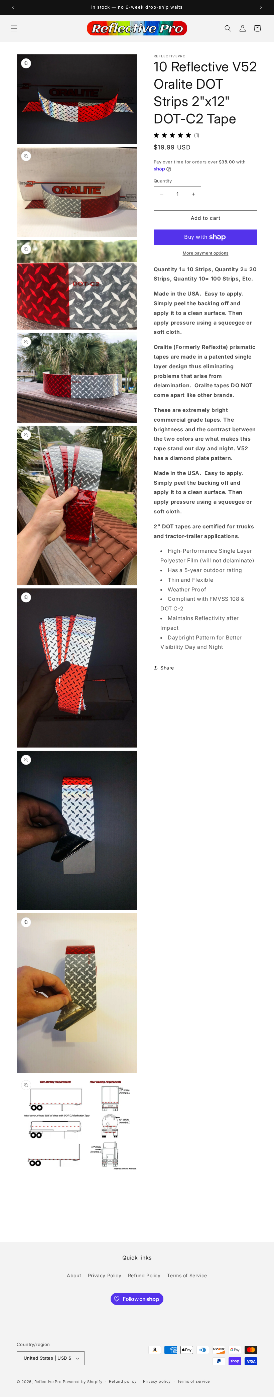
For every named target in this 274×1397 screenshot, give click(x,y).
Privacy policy (157, 1381)
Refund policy (122, 1381)
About (74, 1275)
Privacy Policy (104, 1275)
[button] (14, 28)
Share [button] (167, 667)
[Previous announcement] (13, 7)
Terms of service (193, 1381)
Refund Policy (144, 1275)
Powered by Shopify (83, 1381)
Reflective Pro (48, 1381)
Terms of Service (187, 1275)
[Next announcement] (261, 7)
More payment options (206, 253)
